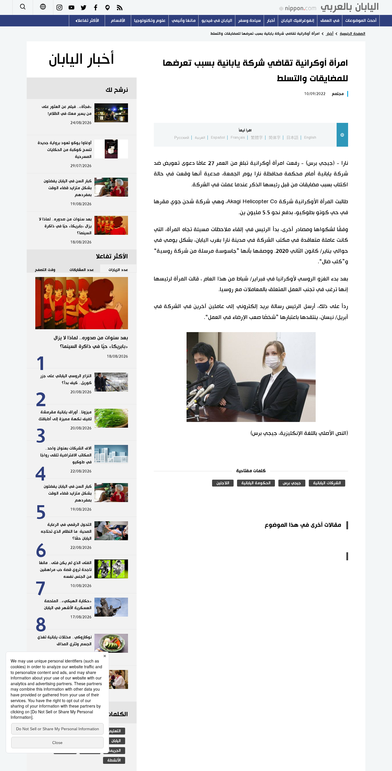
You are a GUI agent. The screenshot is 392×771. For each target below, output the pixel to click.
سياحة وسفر (249, 20)
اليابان (116, 741)
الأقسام (118, 20)
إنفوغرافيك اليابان (297, 20)
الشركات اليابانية (327, 483)
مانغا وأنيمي (183, 20)
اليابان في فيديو (216, 20)
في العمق (329, 20)
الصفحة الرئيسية (352, 33)
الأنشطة (114, 760)
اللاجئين (222, 483)
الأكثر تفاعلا (88, 20)
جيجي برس (292, 483)
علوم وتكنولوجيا (150, 20)
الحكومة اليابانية (256, 483)
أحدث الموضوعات (361, 20)
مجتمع (338, 94)
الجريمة (114, 750)
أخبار (271, 20)
